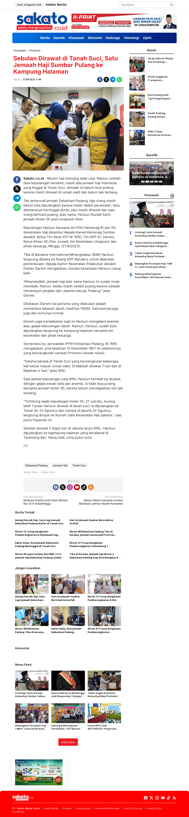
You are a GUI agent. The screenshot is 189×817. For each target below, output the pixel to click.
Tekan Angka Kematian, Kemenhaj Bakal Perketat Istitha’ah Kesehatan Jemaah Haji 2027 (104, 695)
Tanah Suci (79, 465)
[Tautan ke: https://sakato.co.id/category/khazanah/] (172, 196)
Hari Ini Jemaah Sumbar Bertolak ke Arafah (91, 521)
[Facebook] (56, 487)
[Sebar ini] (100, 79)
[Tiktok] (84, 487)
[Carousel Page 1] (143, 182)
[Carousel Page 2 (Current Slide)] (147, 182)
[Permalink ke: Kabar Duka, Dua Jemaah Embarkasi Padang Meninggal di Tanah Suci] (68, 615)
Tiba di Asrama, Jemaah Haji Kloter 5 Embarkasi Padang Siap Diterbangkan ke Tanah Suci (95, 555)
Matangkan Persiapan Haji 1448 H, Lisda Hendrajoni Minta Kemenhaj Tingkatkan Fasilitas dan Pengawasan (31, 727)
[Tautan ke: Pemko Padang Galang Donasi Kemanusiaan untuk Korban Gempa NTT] (137, 119)
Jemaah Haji (60, 465)
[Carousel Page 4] (156, 182)
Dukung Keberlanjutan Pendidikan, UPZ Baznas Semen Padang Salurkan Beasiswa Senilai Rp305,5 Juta (65, 727)
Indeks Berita (51, 808)
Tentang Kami (83, 808)
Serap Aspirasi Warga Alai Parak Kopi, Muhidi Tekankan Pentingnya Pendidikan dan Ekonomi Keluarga (160, 60)
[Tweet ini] (106, 79)
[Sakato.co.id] (41, 21)
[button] (172, 5)
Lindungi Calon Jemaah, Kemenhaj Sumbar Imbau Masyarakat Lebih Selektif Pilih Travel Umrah (30, 695)
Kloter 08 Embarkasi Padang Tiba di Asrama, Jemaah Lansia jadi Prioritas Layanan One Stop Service (92, 533)
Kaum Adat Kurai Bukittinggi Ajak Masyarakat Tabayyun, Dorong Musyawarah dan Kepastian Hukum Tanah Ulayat (68, 695)
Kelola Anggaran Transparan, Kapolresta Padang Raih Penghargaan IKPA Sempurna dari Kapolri (159, 78)
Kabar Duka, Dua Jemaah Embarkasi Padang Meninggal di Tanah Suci (37, 544)
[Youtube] (77, 487)
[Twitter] (63, 487)
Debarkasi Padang (36, 465)
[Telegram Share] (113, 79)
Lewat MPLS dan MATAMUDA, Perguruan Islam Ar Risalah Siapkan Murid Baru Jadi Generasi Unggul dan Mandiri (102, 727)
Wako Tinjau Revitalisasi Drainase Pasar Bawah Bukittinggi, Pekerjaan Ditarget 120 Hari (160, 133)
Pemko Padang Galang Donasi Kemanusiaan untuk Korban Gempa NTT (159, 114)
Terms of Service (132, 808)
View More (68, 742)
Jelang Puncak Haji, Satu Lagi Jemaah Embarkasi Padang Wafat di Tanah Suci (39, 521)
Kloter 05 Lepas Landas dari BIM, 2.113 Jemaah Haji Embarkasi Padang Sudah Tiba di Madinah (38, 555)
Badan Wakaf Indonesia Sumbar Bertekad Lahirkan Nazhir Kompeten (101, 500)
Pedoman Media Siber (107, 808)
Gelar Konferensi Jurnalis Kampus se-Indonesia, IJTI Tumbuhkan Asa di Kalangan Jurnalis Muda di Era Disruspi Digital (151, 175)
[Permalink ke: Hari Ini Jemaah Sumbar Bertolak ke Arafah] (68, 583)
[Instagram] (70, 487)
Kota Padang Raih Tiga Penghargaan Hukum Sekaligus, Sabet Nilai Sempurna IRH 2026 (160, 96)
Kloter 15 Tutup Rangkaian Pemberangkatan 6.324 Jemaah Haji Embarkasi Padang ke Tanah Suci (36, 533)
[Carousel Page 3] (152, 182)
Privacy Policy (153, 808)
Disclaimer (18, 811)
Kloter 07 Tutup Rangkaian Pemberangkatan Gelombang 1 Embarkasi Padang (89, 544)
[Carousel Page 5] (160, 182)
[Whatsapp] (119, 79)
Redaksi (67, 808)
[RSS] (91, 487)
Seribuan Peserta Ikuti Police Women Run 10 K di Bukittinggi (45, 500)
